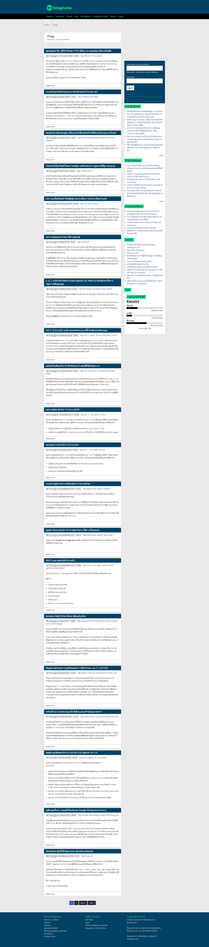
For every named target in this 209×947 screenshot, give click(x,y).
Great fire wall (132, 253)
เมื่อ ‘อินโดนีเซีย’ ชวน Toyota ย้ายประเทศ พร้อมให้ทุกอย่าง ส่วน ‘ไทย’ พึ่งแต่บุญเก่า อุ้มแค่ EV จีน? (145, 148)
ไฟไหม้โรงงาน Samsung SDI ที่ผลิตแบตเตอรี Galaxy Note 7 (74, 711)
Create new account (135, 94)
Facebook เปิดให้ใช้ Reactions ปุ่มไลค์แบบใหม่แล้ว (69, 851)
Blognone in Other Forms (95, 928)
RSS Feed (89, 920)
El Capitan (103, 757)
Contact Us (48, 933)
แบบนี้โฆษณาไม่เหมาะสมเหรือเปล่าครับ (142, 267)
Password (130, 77)
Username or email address (138, 64)
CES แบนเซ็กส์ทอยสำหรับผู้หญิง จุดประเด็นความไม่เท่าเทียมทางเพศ (76, 198)
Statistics (47, 925)
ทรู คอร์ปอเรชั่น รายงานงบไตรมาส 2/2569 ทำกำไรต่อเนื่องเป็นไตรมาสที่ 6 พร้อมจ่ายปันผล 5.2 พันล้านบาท (145, 193)
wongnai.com (132, 939)
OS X (96, 757)
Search (113, 16)
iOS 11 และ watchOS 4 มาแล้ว (60, 560)
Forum (69, 16)
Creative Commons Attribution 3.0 (141, 920)
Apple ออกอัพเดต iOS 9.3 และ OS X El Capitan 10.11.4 (71, 752)
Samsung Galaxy (103, 716)
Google (85, 815)
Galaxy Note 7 (89, 716)
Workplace (85, 16)
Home (46, 25)
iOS (91, 97)
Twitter (83, 171)
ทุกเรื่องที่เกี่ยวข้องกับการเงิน (137, 264)
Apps (87, 922)
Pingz (50, 36)
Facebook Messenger (90, 137)
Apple (99, 56)
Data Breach (101, 673)
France (90, 171)
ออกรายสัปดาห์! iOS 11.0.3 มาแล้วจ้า (63, 409)
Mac (109, 335)
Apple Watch (59, 568)
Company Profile (100, 16)
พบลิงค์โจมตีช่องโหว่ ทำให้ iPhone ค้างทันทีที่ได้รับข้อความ (73, 365)
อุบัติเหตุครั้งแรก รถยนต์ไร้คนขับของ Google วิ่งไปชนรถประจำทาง (76, 810)
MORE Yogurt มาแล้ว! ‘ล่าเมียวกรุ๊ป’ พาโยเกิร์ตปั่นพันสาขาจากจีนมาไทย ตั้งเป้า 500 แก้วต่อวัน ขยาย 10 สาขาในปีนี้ (144, 122)
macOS (114, 335)
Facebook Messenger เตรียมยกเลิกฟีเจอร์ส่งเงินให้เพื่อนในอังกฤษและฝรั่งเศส (81, 132)
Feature (49, 16)
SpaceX (109, 289)
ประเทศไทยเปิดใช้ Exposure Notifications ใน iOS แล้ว (72, 91)
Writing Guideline (51, 931)
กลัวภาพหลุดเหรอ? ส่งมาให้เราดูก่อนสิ (63, 237)
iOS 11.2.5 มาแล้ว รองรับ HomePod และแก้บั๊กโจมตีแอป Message (76, 330)
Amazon (101, 621)
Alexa (108, 621)
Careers (47, 922)
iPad (104, 335)
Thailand (85, 97)
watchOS (49, 568)
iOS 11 (86, 335)
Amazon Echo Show (89, 621)
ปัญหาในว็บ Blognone (135, 250)
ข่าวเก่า (49, 305)
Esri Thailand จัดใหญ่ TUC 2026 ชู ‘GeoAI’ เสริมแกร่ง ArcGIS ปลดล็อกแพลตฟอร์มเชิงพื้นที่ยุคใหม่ (144, 168)
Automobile (93, 815)
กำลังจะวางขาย (75, 343)
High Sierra (91, 535)
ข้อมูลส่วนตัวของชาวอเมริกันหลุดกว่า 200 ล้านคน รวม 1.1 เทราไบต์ (77, 668)
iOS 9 (85, 757)
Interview (60, 16)
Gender (95, 203)
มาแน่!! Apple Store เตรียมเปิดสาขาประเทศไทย (68, 483)
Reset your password (135, 99)
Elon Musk (87, 289)
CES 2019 (87, 203)
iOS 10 (90, 371)
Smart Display (56, 624)
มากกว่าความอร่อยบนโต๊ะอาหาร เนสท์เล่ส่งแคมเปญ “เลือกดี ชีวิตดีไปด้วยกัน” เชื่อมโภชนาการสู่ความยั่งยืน (143, 131)
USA (115, 673)
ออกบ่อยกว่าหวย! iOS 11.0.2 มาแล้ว (62, 444)
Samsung (114, 716)
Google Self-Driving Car (109, 815)
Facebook (104, 137)
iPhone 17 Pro (90, 56)
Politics (84, 673)
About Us (48, 920)
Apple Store (91, 489)
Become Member (51, 928)
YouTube (104, 925)
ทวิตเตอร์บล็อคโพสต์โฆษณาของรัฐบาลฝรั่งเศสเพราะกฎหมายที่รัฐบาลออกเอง (80, 165)
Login (121, 16)
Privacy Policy (49, 936)
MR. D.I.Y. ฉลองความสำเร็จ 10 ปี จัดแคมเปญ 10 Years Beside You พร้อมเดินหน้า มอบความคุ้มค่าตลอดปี (144, 139)
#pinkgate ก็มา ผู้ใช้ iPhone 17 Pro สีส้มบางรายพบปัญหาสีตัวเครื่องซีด (78, 50)
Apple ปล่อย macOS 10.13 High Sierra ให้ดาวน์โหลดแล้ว (73, 530)
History (56, 920)
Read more (50, 85)
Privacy (109, 673)
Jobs (76, 16)
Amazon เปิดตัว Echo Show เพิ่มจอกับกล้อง (66, 616)
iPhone (99, 335)
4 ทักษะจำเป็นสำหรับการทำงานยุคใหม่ (141, 228)
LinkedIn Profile (149, 931)
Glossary (62, 931)
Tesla (103, 289)
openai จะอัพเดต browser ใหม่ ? (139, 261)
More (161, 155)
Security (91, 673)
